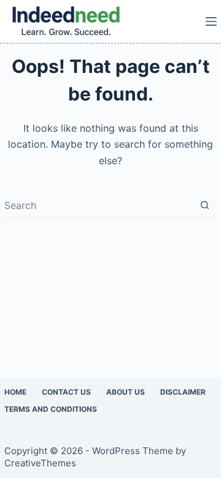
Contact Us (66, 391)
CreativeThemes (40, 463)
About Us (125, 391)
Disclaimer (183, 391)
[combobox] (98, 205)
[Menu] (211, 21)
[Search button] (205, 205)
